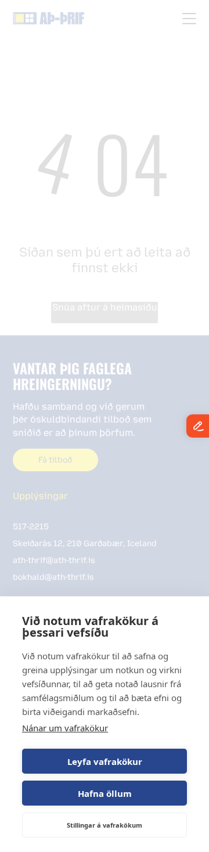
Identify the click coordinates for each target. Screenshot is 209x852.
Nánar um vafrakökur (65, 728)
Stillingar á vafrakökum (104, 825)
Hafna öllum (105, 793)
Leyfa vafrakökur (104, 761)
